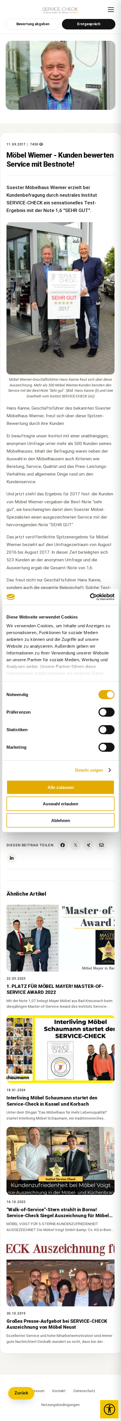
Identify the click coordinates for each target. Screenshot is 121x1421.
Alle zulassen (61, 787)
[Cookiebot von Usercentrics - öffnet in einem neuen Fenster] (90, 597)
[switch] (106, 711)
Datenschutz (84, 1390)
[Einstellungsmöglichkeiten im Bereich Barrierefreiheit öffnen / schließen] (109, 1409)
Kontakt (59, 1390)
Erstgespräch (88, 24)
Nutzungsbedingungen (60, 1404)
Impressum (35, 1390)
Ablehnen (60, 820)
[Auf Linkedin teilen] (11, 858)
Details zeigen (89, 770)
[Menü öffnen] (110, 9)
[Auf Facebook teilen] (62, 845)
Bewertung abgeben (32, 24)
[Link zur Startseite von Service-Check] (60, 11)
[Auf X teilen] (75, 845)
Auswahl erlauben (60, 803)
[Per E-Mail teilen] (101, 845)
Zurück (21, 1393)
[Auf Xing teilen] (88, 845)
